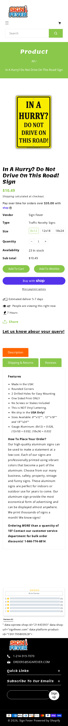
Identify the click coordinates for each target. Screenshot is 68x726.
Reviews (50, 363)
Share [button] (13, 322)
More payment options (34, 288)
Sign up (54, 695)
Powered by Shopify (47, 720)
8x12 (33, 231)
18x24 (59, 231)
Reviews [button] (8, 619)
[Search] (56, 33)
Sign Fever (36, 215)
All (33, 61)
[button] (7, 22)
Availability (11, 250)
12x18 (46, 231)
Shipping (8, 196)
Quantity (9, 241)
